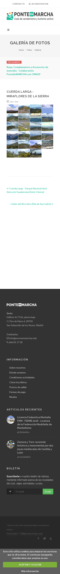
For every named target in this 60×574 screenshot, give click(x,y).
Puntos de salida (17, 387)
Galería (38, 50)
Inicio (21, 50)
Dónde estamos (17, 372)
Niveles (13, 396)
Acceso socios (39, 4)
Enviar (48, 491)
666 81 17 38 (15, 342)
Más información (30, 571)
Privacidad (12, 533)
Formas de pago (17, 392)
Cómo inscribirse (18, 382)
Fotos (29, 50)
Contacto (18, 4)
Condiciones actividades (22, 377)
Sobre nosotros (17, 367)
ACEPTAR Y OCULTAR (30, 564)
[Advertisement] (30, 244)
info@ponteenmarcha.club (23, 338)
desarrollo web (31, 533)
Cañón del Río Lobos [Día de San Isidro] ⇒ (31, 203)
